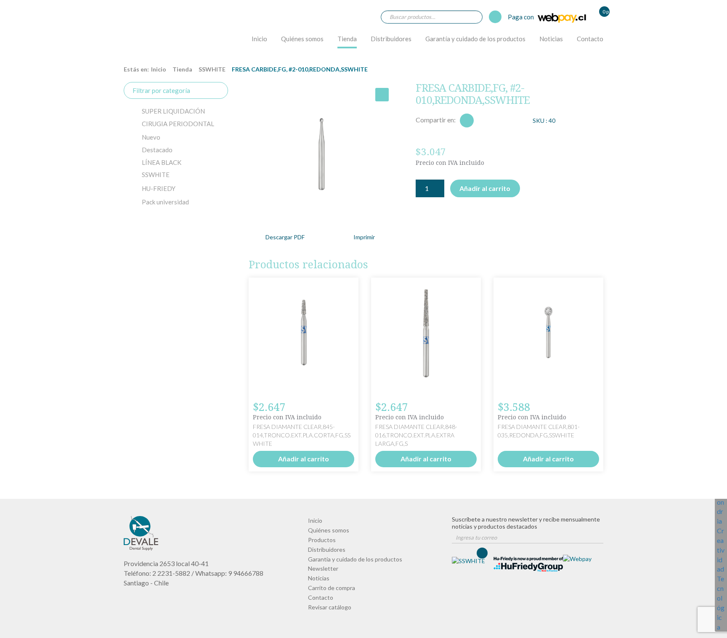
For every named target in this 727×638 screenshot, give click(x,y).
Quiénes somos (302, 38)
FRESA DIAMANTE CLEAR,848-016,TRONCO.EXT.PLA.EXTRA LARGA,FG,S (416, 435)
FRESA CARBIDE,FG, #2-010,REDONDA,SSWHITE (147, 32)
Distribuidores (391, 38)
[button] (382, 94)
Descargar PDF (285, 237)
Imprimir (364, 237)
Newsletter (323, 568)
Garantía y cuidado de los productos (475, 38)
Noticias (551, 38)
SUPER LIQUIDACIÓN (173, 111)
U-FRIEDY (158, 188)
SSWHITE (212, 69)
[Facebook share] (467, 120)
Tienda (347, 38)
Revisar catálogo (329, 607)
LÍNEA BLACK (161, 162)
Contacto (590, 38)
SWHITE (156, 174)
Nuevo (151, 137)
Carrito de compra (331, 587)
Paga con (521, 17)
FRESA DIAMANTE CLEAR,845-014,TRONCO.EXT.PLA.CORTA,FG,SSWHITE (301, 435)
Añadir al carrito (484, 188)
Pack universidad (165, 202)
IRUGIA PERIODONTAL (178, 123)
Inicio (259, 38)
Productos (322, 539)
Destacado (157, 150)
